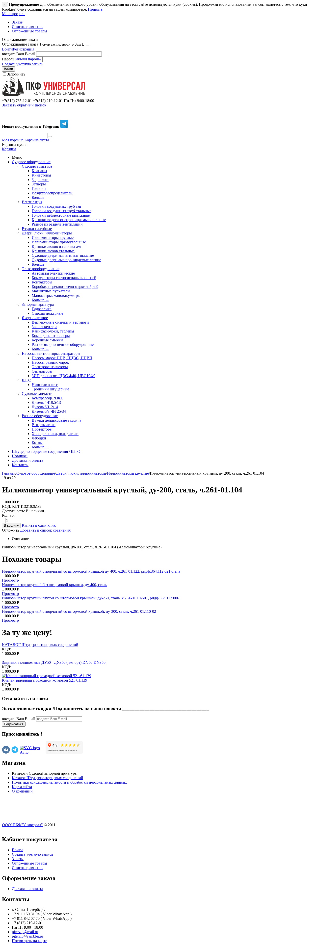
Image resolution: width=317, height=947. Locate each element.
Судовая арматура (37, 166)
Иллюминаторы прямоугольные (59, 242)
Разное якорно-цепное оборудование (63, 344)
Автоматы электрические (53, 273)
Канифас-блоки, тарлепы (53, 331)
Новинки (19, 456)
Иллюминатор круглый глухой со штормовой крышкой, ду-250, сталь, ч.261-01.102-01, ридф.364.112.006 (90, 598)
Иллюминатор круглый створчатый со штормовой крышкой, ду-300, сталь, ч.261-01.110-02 (79, 611)
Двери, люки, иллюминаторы (47, 233)
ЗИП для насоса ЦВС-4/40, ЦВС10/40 (63, 376)
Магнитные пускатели (51, 291)
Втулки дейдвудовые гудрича (56, 420)
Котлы (37, 442)
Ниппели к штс (45, 385)
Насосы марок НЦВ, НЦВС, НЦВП (62, 358)
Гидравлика (42, 309)
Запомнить (16, 74)
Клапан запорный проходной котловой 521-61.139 (44, 680)
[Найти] (50, 136)
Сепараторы (42, 371)
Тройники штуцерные (50, 389)
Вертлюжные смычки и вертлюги (60, 322)
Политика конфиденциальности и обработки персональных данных (69, 782)
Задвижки (40, 180)
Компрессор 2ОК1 (47, 398)
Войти (7, 49)
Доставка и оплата (27, 460)
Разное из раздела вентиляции (57, 224)
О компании (22, 791)
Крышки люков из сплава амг (57, 246)
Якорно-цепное (35, 318)
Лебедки (39, 438)
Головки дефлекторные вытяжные (61, 215)
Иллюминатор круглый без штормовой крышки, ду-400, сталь (54, 585)
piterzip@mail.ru (25, 932)
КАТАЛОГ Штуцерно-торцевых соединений (40, 644)
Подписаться (14, 724)
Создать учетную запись (22, 64)
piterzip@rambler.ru (27, 936)
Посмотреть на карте (29, 941)
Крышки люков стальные (53, 251)
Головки (39, 188)
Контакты (20, 465)
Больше (40, 197)
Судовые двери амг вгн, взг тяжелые (63, 255)
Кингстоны (41, 175)
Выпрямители (43, 425)
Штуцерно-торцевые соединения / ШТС (46, 451)
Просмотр (10, 580)
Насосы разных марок (50, 362)
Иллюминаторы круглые (53, 237)
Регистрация (23, 49)
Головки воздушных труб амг (57, 206)
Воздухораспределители (52, 193)
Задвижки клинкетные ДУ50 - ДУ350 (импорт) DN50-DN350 (54, 662)
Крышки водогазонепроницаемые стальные (69, 220)
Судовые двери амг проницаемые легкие (66, 260)
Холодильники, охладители (55, 434)
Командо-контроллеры (51, 335)
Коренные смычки (47, 340)
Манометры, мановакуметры (56, 295)
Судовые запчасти (37, 393)
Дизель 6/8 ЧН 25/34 (49, 411)
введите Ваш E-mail (18, 54)
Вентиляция (32, 202)
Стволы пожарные (47, 313)
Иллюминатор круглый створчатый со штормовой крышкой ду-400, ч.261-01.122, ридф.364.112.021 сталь (91, 571)
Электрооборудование (40, 269)
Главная (8, 473)
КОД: (6, 506)
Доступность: (13, 511)
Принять (95, 9)
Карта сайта (22, 787)
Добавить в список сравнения (45, 530)
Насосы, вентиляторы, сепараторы (51, 353)
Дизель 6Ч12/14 (45, 407)
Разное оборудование (40, 416)
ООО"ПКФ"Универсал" (22, 825)
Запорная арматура (38, 304)
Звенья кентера (44, 327)
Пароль (8, 59)
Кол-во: (8, 515)
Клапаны (39, 171)
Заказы (18, 22)
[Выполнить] (88, 45)
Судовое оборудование (31, 162)
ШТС (26, 380)
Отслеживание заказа (20, 44)
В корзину (11, 525)
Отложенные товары (29, 31)
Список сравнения (27, 27)
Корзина (9, 149)
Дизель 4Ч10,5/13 (46, 402)
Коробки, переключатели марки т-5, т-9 (65, 286)
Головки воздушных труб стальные (61, 211)
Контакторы (42, 282)
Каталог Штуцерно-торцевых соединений (47, 778)
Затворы (39, 184)
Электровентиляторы (50, 367)
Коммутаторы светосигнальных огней (64, 278)
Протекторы (42, 429)
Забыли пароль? (27, 59)
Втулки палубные (37, 229)
